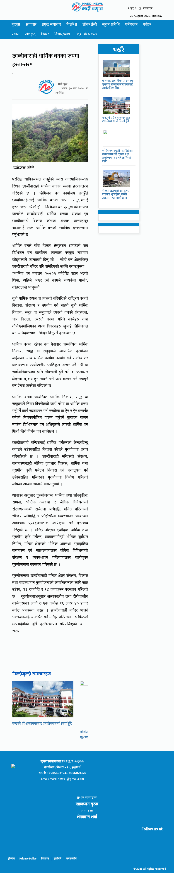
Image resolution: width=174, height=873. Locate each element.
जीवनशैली (89, 24)
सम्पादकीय (71, 859)
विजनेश (71, 24)
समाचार (31, 24)
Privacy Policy (27, 859)
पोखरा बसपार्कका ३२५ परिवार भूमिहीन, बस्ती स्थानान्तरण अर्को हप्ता (115, 194)
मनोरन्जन (131, 24)
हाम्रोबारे (57, 859)
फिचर (45, 34)
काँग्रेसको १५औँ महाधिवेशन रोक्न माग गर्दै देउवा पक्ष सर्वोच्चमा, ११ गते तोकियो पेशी (117, 156)
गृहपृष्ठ (16, 24)
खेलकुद (30, 34)
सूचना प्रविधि (111, 24)
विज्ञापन (45, 859)
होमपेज (11, 859)
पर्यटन (147, 24)
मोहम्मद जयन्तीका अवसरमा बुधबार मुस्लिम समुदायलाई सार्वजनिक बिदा (118, 84)
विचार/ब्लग (62, 34)
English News (86, 34)
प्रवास (15, 34)
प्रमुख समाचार (51, 24)
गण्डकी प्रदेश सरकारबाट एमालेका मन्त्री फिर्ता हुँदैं (42, 723)
